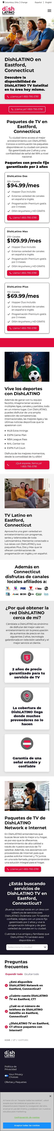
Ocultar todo (31, 974)
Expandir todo (14, 974)
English (48, 2)
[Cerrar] (50, 1096)
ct (14, 1040)
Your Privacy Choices (16, 1075)
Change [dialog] (24, 2)
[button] (45, 947)
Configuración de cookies (27, 1117)
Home (7, 1040)
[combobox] (23, 947)
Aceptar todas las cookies (27, 1125)
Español (38, 2)
